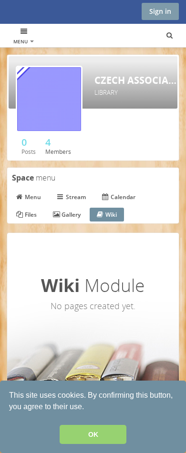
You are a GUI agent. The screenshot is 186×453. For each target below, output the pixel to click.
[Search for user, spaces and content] (169, 36)
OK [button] (93, 434)
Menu (21, 41)
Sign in (160, 11)
